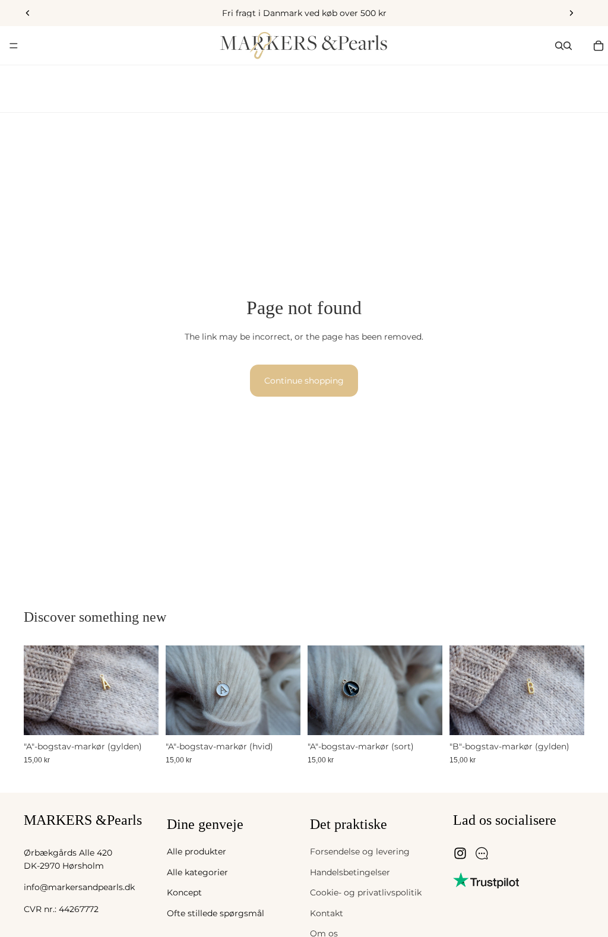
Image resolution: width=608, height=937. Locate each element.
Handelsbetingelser (350, 872)
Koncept (184, 892)
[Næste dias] (571, 13)
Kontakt (326, 913)
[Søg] (559, 46)
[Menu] (13, 45)
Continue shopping (304, 380)
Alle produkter (196, 852)
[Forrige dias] (28, 13)
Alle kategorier (197, 872)
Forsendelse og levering (360, 852)
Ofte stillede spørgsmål (215, 913)
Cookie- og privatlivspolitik (366, 892)
